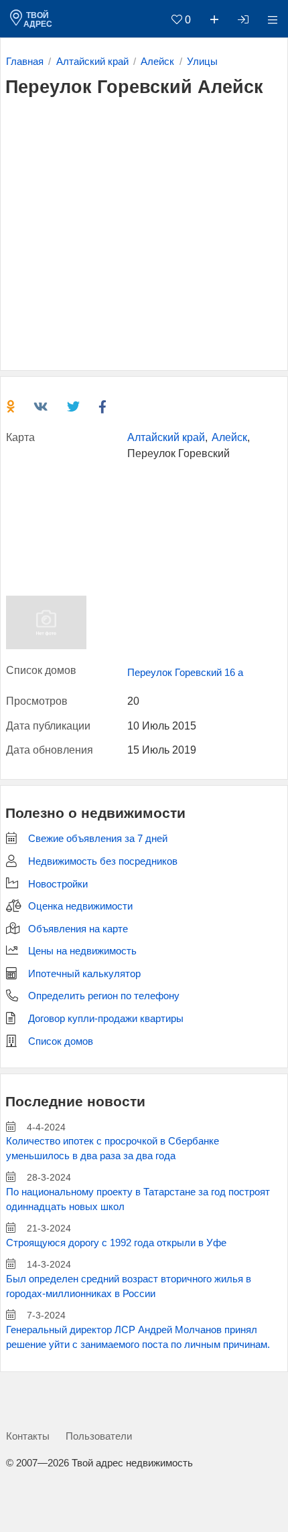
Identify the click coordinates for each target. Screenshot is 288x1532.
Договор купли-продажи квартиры (106, 1018)
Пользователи (99, 1436)
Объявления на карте (78, 929)
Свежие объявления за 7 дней (97, 838)
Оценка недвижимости (80, 906)
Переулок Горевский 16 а (185, 672)
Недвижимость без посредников (102, 861)
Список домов (60, 1041)
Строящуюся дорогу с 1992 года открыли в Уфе (116, 1243)
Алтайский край (166, 437)
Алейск (229, 437)
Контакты (28, 1436)
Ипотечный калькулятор (84, 973)
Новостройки (58, 884)
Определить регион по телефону (103, 996)
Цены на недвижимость (82, 951)
